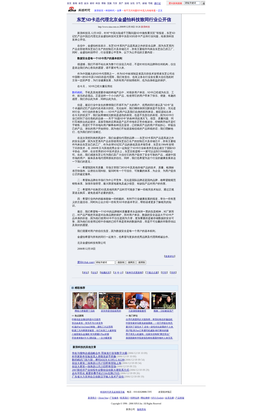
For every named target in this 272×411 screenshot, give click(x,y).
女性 (132, 3)
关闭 (173, 272)
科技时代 (110, 10)
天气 (138, 3)
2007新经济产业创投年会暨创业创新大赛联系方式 (100, 370)
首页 (69, 3)
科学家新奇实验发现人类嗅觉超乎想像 (94, 356)
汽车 (115, 3)
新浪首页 (98, 10)
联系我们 (124, 398)
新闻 (75, 3)
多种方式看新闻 (134, 272)
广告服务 (114, 398)
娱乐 (86, 3)
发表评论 (169, 256)
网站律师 (145, 398)
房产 (121, 3)
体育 (80, 3)
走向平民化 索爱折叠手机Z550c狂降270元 (96, 373)
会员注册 (169, 398)
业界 (119, 10)
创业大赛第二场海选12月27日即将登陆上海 (96, 363)
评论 (85, 272)
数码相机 (77, 92)
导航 (150, 3)
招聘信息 (134, 398)
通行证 (157, 3)
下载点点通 (152, 272)
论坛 (94, 272)
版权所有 (141, 409)
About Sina (103, 398)
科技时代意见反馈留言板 (112, 392)
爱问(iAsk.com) (85, 262)
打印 (164, 272)
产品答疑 (179, 398)
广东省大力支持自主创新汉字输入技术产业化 (98, 376)
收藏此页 (105, 272)
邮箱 (144, 3)
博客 (103, 3)
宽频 (109, 3)
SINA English (157, 398)
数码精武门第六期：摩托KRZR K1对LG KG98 (98, 359)
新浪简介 (92, 398)
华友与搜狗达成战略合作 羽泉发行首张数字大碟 (99, 353)
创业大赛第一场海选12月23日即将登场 (94, 366)
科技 (98, 3)
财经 (92, 3)
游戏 (127, 3)
